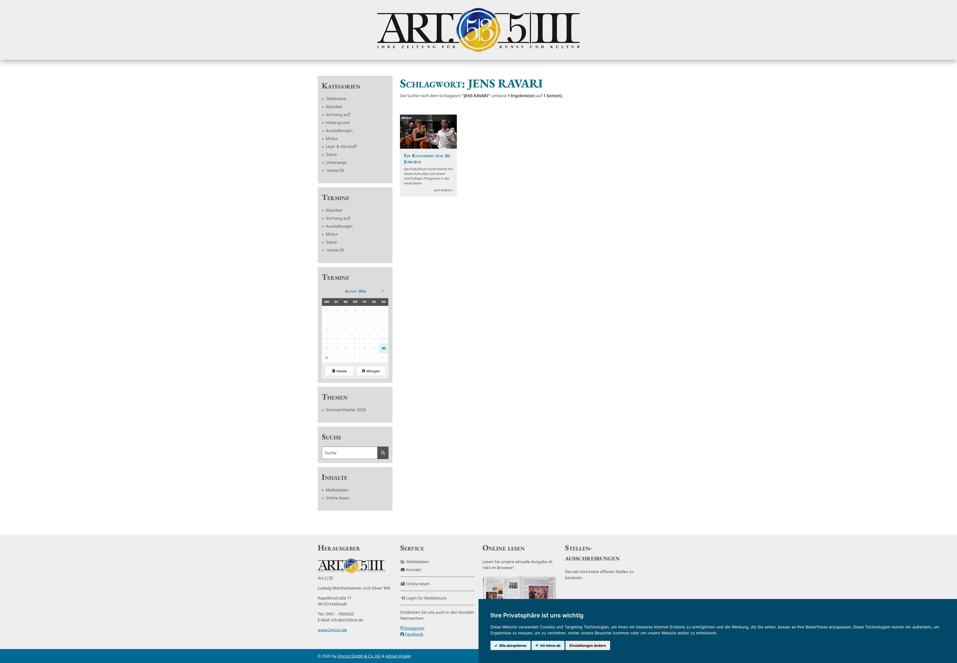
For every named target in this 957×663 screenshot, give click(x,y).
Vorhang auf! (337, 114)
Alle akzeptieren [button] (513, 645)
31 (326, 357)
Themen (335, 397)
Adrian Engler (398, 656)
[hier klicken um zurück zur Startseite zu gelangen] (478, 30)
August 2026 (355, 291)
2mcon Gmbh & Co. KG (359, 656)
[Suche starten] (383, 453)
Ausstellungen (339, 130)
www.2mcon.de (332, 630)
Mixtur (331, 138)
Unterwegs (336, 162)
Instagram (414, 628)
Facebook (413, 634)
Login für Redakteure (425, 598)
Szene (331, 154)
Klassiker (334, 106)
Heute (341, 371)
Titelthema (335, 98)
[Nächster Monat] (383, 291)
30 (383, 348)
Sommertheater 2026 (345, 409)
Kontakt (413, 569)
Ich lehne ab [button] (550, 645)
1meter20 (334, 170)
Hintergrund (337, 122)
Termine (335, 197)
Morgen (373, 371)
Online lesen (337, 498)
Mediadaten (336, 490)
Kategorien (341, 85)
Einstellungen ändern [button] (587, 645)
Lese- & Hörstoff (340, 146)
